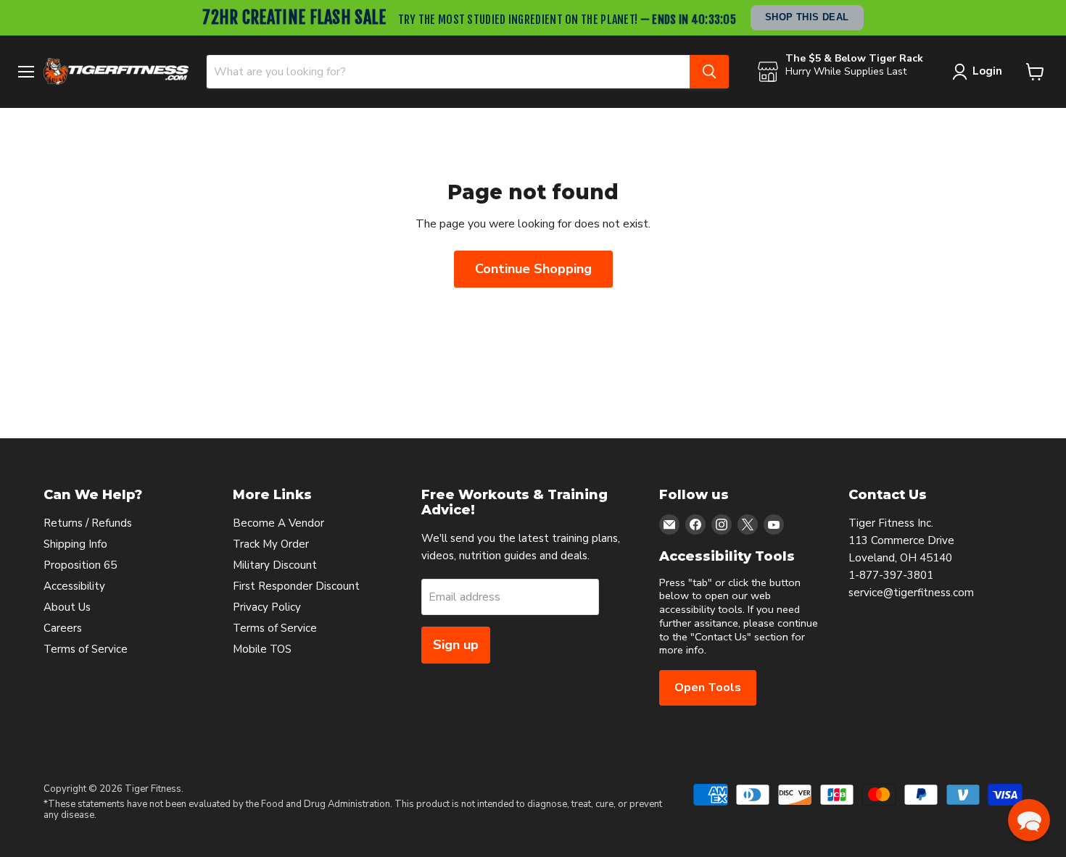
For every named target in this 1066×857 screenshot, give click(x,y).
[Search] (709, 71)
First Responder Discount (296, 586)
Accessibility (74, 586)
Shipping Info (75, 544)
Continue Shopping (533, 268)
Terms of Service (86, 649)
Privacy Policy (267, 607)
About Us (67, 607)
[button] (1029, 820)
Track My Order (271, 544)
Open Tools (707, 687)
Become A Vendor (278, 523)
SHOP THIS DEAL (807, 17)
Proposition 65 (80, 565)
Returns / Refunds (88, 523)
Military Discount (275, 565)
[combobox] (448, 71)
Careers (63, 628)
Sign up (456, 644)
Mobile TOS (262, 649)
